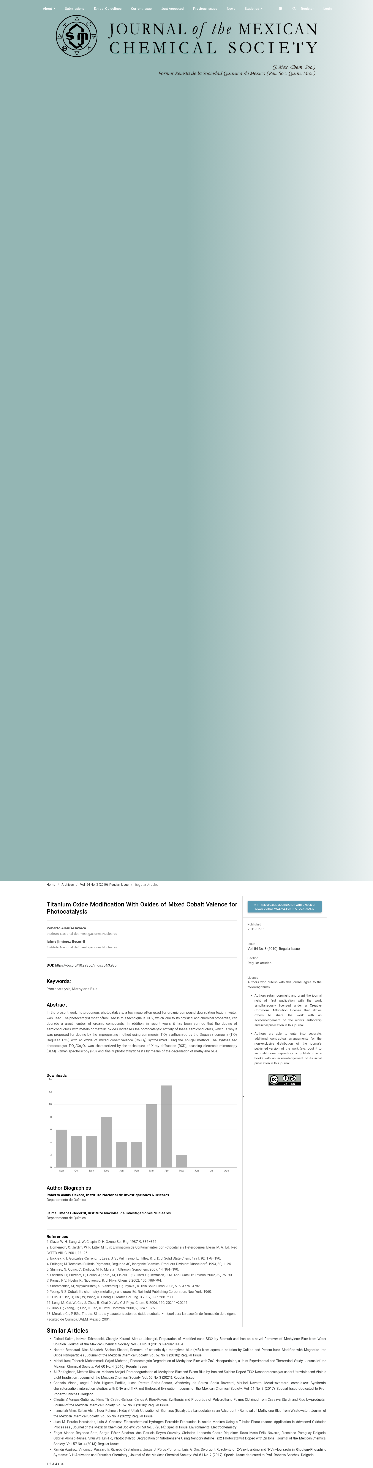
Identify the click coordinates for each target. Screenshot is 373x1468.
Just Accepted (172, 9)
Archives (68, 885)
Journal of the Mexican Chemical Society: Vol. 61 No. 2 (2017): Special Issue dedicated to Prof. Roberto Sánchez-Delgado (222, 1455)
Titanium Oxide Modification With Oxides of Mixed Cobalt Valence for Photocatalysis (285, 906)
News (231, 9)
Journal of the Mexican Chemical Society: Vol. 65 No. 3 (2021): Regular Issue (136, 1377)
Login (327, 9)
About (48, 9)
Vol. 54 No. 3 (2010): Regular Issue (104, 885)
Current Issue (141, 9)
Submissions (74, 9)
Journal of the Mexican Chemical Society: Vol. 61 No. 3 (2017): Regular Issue (125, 1344)
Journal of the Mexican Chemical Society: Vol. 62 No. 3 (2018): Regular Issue (144, 1355)
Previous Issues (205, 9)
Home (51, 885)
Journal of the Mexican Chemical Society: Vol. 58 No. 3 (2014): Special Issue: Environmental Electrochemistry (155, 1427)
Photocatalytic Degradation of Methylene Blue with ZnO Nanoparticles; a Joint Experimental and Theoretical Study (217, 1361)
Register (307, 9)
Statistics (252, 9)
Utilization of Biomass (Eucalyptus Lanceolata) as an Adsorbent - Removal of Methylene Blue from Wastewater (225, 1411)
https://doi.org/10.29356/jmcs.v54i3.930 (86, 965)
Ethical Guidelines (108, 9)
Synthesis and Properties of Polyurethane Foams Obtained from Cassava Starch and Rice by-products (247, 1400)
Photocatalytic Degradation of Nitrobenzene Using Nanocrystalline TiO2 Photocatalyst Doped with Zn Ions (194, 1438)
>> (62, 1464)
